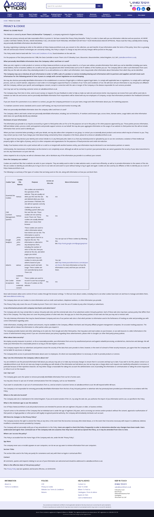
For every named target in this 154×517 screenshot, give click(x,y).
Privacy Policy (11, 469)
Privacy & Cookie (47, 487)
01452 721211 (140, 2)
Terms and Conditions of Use (42, 53)
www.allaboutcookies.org (15, 296)
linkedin (143, 9)
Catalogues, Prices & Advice (87, 492)
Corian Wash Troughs (45, 15)
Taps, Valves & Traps (68, 15)
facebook (138, 9)
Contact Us (82, 484)
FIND (99, 6)
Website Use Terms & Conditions (52, 489)
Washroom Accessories (93, 15)
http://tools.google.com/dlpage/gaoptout (72, 243)
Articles (129, 15)
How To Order (83, 487)
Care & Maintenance (85, 498)
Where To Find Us (84, 489)
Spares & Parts (83, 495)
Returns (44, 492)
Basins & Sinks (21, 15)
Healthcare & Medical (80, 15)
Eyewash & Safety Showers (106, 15)
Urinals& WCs (9, 15)
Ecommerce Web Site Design (71, 514)
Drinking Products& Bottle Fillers (56, 15)
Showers (118, 15)
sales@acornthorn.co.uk (141, 6)
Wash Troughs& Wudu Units (33, 15)
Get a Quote (141, 15)
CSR (42, 484)
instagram (133, 9)
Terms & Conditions (11, 487)
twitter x (148, 9)
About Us (8, 484)
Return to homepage (18, 6)
